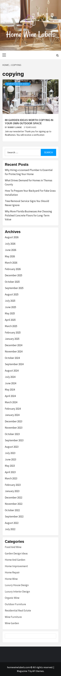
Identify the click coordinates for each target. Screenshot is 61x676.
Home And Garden (15, 559)
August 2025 (11, 294)
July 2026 (10, 243)
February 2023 (13, 485)
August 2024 (11, 370)
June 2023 (10, 459)
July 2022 (10, 529)
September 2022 (14, 516)
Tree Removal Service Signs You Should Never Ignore (27, 203)
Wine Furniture (13, 617)
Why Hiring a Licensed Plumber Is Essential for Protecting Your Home (29, 172)
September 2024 (14, 364)
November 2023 (13, 427)
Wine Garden (12, 623)
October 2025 (12, 281)
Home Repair (12, 572)
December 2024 (13, 345)
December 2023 (13, 421)
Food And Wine (13, 547)
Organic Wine (12, 598)
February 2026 (13, 269)
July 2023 (10, 453)
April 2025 (10, 320)
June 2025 (10, 307)
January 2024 (12, 415)
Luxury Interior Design (17, 591)
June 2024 (10, 383)
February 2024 (13, 408)
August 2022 (11, 523)
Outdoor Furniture (15, 604)
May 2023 (10, 465)
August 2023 (11, 446)
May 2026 (10, 256)
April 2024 (10, 396)
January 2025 (12, 339)
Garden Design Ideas (18, 84)
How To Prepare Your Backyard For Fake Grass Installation (30, 193)
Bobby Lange (15, 127)
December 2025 (13, 275)
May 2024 (10, 389)
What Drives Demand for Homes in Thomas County (28, 182)
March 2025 (11, 326)
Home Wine (11, 579)
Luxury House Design (17, 585)
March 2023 (11, 478)
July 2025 (10, 300)
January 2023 (12, 491)
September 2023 (14, 440)
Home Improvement (16, 566)
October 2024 (12, 358)
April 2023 (10, 472)
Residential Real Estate (18, 610)
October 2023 (12, 434)
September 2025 (14, 288)
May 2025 (10, 313)
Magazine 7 (23, 671)
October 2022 (12, 510)
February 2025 (13, 332)
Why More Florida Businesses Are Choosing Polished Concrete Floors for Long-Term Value (28, 215)
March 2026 (11, 262)
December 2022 (13, 497)
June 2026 (10, 250)
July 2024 (10, 377)
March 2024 (11, 402)
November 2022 (13, 504)
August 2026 (11, 237)
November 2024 (13, 351)
